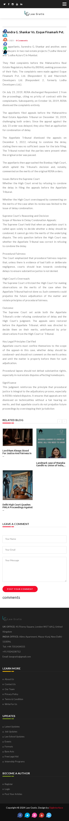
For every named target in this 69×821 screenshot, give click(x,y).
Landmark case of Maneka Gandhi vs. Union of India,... (50, 464)
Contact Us (10, 684)
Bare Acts (9, 751)
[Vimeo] (17, 4)
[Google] (13, 4)
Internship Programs (15, 761)
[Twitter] (5, 4)
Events (8, 741)
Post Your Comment (20, 589)
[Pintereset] (21, 4)
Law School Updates (14, 736)
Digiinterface (56, 807)
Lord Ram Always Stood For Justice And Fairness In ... (17, 453)
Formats (9, 746)
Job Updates (11, 731)
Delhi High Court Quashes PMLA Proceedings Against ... (18, 507)
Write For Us (11, 704)
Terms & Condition (14, 699)
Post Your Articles (13, 794)
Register (9, 784)
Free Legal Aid (11, 756)
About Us (9, 679)
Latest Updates (12, 726)
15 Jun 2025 (8, 40)
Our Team (10, 689)
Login (7, 789)
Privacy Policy (11, 694)
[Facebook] (8, 4)
